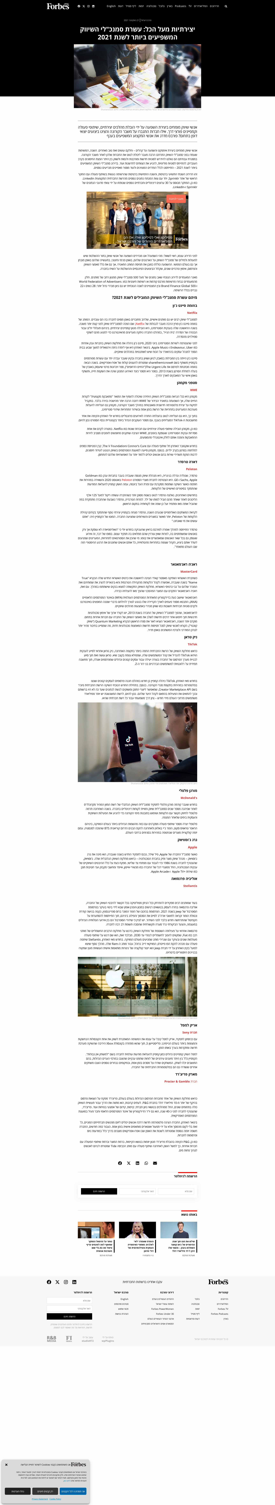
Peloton (126, 480)
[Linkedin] (93, 6)
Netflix (140, 324)
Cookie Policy (55, 1499)
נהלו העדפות (17, 1491)
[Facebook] (79, 6)
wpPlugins (108, 1340)
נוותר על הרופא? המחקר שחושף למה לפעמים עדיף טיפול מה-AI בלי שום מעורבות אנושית (99, 1246)
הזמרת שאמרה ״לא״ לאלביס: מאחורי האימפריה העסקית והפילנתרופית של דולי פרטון (141, 1246)
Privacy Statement (40, 1499)
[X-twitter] (83, 6)
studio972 (88, 1340)
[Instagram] (88, 6)
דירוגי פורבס (167, 1292)
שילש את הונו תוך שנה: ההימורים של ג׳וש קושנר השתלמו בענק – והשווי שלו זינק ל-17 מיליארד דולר (181, 1246)
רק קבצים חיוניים (45, 1491)
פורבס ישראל (121, 1292)
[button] (6, 1464)
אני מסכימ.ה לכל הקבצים (73, 1491)
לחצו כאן (67, 1480)
